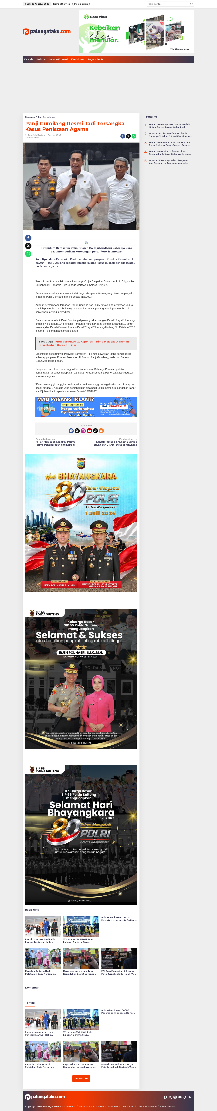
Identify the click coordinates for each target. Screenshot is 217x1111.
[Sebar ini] (122, 136)
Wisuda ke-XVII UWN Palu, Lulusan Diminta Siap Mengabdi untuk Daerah (78, 940)
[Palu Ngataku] (47, 31)
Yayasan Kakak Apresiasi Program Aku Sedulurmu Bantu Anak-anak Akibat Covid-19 (168, 161)
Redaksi (70, 1106)
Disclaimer (128, 1106)
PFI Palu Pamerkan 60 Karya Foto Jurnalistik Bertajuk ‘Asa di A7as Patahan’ (118, 972)
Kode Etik (113, 1106)
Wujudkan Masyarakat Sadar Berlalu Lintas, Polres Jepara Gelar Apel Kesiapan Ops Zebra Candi (169, 126)
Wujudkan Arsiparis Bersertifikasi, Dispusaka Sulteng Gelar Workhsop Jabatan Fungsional (169, 152)
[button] (191, 4)
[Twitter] (77, 430)
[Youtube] (89, 430)
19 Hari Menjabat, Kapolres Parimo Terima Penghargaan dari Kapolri (55, 442)
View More (81, 1078)
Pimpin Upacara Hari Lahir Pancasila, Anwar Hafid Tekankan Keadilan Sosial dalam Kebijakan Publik (40, 940)
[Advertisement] (108, 87)
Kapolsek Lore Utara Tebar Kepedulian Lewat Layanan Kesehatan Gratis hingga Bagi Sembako (80, 972)
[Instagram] (83, 430)
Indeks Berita (167, 1106)
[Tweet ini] (128, 136)
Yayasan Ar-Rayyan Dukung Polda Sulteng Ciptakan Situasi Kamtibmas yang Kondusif (169, 134)
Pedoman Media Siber (91, 1106)
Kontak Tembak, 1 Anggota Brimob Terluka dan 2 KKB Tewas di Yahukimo (114, 442)
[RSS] (101, 430)
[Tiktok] (95, 430)
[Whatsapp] (134, 136)
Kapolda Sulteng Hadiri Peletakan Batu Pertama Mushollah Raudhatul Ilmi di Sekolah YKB (41, 972)
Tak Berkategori (32, 137)
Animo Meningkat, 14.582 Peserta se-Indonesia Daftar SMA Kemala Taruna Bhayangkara (118, 919)
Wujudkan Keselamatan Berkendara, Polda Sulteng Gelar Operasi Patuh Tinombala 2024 (170, 143)
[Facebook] (71, 430)
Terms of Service (147, 1106)
